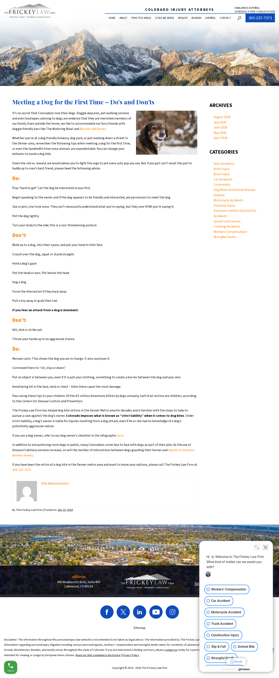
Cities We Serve (164, 18)
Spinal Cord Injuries (227, 221)
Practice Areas (141, 18)
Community (222, 184)
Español (210, 18)
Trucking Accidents (227, 226)
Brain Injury (222, 174)
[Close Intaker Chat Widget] (265, 547)
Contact (225, 18)
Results (182, 18)
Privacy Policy (130, 655)
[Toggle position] (257, 547)
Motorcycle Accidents (228, 200)
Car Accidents (223, 179)
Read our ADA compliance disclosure (98, 655)
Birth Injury (222, 169)
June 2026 (220, 127)
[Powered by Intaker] (244, 669)
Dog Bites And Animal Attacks (234, 190)
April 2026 (221, 138)
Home (112, 18)
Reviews (196, 18)
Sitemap (139, 628)
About (123, 18)
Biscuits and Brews (93, 129)
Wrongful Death (225, 237)
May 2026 (220, 133)
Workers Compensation (230, 232)
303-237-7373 (260, 18)
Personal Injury (224, 205)
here (120, 435)
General (219, 195)
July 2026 (220, 122)
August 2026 (222, 117)
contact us (171, 650)
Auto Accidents (224, 163)
